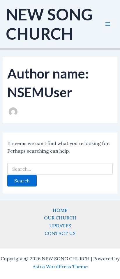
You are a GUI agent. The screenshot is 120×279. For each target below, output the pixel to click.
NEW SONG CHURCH (49, 24)
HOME (60, 210)
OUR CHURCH (60, 218)
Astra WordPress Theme (60, 266)
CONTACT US (60, 233)
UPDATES (60, 226)
